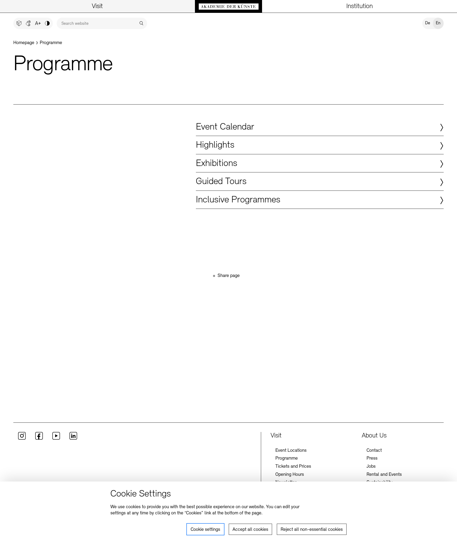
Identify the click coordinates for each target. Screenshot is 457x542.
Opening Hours (289, 474)
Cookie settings (205, 529)
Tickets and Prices (293, 466)
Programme (286, 458)
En (438, 23)
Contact (374, 450)
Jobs (371, 466)
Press (372, 458)
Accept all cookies (250, 529)
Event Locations (291, 450)
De (427, 23)
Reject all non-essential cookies (312, 529)
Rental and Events (384, 474)
